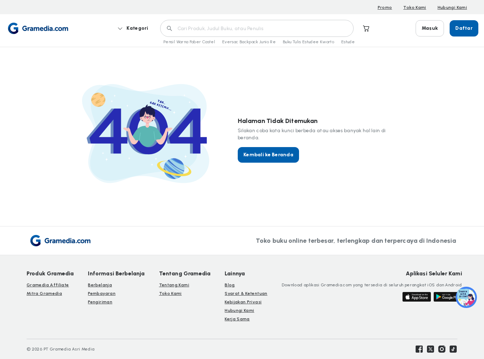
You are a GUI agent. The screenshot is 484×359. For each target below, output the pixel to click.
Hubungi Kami (452, 7)
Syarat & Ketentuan (246, 293)
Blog (230, 284)
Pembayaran (102, 293)
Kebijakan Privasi (243, 301)
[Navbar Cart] (366, 28)
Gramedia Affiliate (48, 284)
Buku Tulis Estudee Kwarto (308, 41)
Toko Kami (414, 7)
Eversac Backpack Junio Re (249, 41)
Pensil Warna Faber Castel (189, 41)
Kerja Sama (237, 318)
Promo (385, 7)
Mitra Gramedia (44, 293)
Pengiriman (100, 301)
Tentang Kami (174, 284)
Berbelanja (100, 284)
